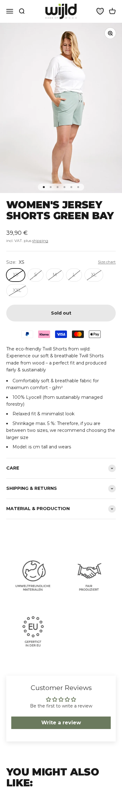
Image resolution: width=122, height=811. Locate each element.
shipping (40, 240)
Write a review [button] (61, 723)
